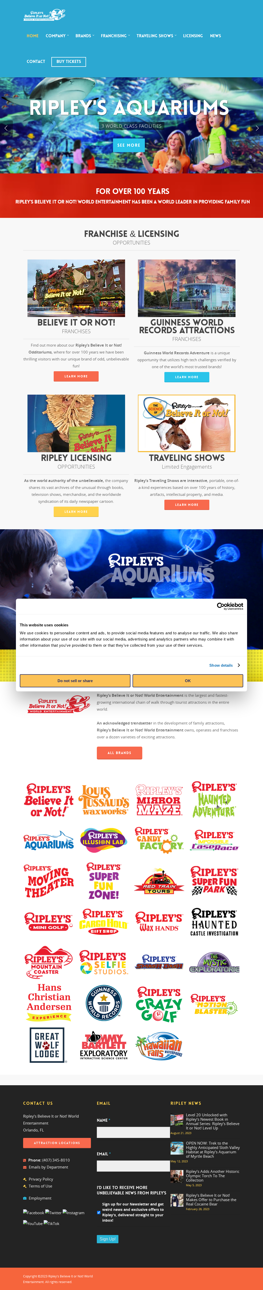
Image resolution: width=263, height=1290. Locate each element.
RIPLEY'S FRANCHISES (102, 145)
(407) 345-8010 (56, 1160)
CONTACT (36, 61)
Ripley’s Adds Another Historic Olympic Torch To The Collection (212, 1176)
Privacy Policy (41, 1179)
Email (104, 1154)
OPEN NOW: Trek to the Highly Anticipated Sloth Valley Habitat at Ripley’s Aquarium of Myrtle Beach (213, 1149)
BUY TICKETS (69, 61)
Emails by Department (48, 1167)
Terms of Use (40, 1186)
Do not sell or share (75, 681)
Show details (221, 665)
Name (103, 1120)
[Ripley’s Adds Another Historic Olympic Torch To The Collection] (177, 1176)
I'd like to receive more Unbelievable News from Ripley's (131, 1190)
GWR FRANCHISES (160, 145)
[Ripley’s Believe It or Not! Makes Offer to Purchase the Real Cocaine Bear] (177, 1200)
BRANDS (83, 36)
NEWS (215, 36)
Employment (40, 1198)
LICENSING (193, 36)
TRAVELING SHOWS (155, 36)
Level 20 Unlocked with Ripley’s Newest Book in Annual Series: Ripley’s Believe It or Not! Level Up (212, 1121)
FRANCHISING (114, 36)
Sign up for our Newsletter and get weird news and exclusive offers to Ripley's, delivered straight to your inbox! (133, 1212)
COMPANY (55, 36)
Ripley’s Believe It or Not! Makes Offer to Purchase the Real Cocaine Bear (211, 1200)
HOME (33, 36)
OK (188, 681)
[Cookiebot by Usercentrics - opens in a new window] (220, 606)
